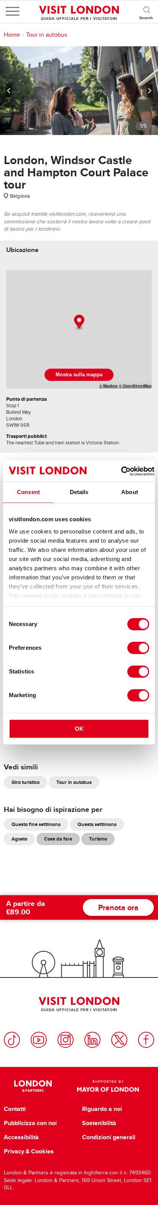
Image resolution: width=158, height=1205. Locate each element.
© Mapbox (108, 386)
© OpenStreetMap (135, 386)
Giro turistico (26, 782)
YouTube (39, 1040)
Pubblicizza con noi (30, 1123)
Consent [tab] (28, 492)
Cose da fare (58, 838)
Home (12, 35)
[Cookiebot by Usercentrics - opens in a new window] (121, 471)
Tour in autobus (46, 35)
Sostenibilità (99, 1123)
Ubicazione (22, 250)
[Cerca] (146, 11)
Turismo (98, 838)
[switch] (138, 648)
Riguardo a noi (102, 1109)
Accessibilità (21, 1137)
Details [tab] (79, 492)
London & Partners (33, 1086)
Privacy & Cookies (29, 1151)
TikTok (12, 1040)
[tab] (22, 250)
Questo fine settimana (36, 824)
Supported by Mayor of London (108, 1086)
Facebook (146, 1040)
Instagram (66, 1040)
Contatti (15, 1109)
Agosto (19, 838)
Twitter (119, 1040)
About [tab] (129, 492)
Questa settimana (97, 824)
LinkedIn (92, 1040)
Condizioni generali (108, 1137)
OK (79, 728)
